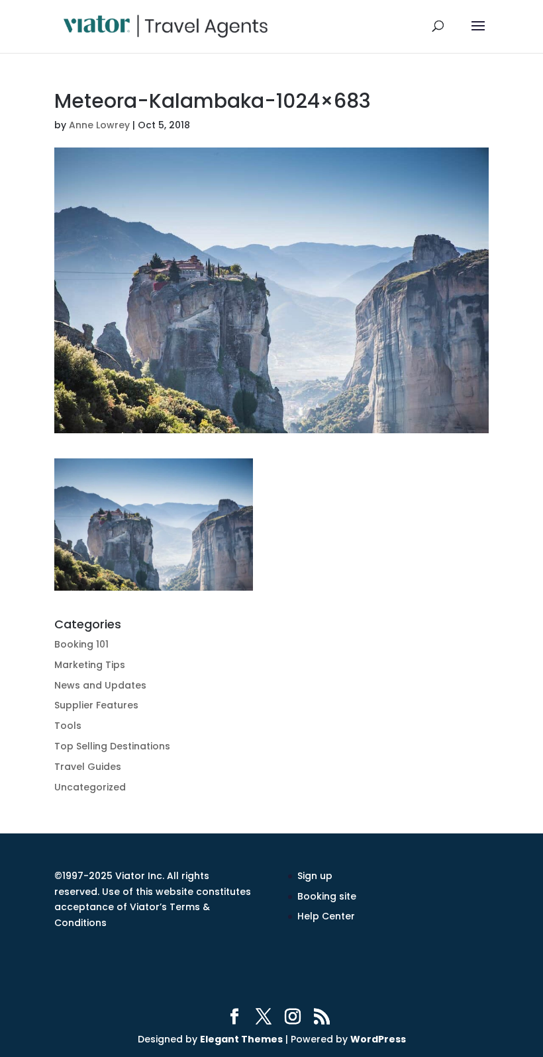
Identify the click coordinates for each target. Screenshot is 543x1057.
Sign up (314, 875)
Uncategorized (90, 787)
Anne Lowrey (99, 125)
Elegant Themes (241, 1039)
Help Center (326, 916)
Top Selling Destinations (112, 746)
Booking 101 (81, 644)
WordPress (378, 1039)
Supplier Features (96, 705)
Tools (67, 725)
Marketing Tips (89, 664)
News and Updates (100, 685)
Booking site (326, 896)
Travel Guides (87, 766)
